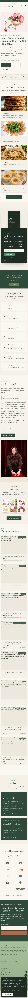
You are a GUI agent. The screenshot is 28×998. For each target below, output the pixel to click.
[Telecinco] (20, 863)
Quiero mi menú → (9, 254)
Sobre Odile (4, 961)
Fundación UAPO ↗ (5, 974)
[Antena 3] (7, 869)
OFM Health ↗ (4, 970)
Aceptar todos (8, 994)
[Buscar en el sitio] (21, 5)
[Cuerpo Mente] (20, 889)
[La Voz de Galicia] (7, 889)
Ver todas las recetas (14, 196)
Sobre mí (16, 65)
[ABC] (20, 876)
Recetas (16, 963)
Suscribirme (14, 933)
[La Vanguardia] (7, 863)
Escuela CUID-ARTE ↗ (6, 972)
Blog (16, 961)
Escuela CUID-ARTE (10, 1)
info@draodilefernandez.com (9, 954)
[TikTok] (25, 975)
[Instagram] (25, 972)
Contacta (3, 965)
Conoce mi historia (8, 435)
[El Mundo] (7, 876)
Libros (2, 963)
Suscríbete (6, 69)
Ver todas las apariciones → (14, 895)
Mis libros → (14, 284)
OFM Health (19, 1)
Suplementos (18, 965)
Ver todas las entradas (14, 769)
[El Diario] (20, 882)
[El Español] (7, 882)
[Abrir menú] (25, 5)
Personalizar (16, 990)
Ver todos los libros (14, 518)
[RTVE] (20, 869)
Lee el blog (6, 65)
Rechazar (6, 990)
